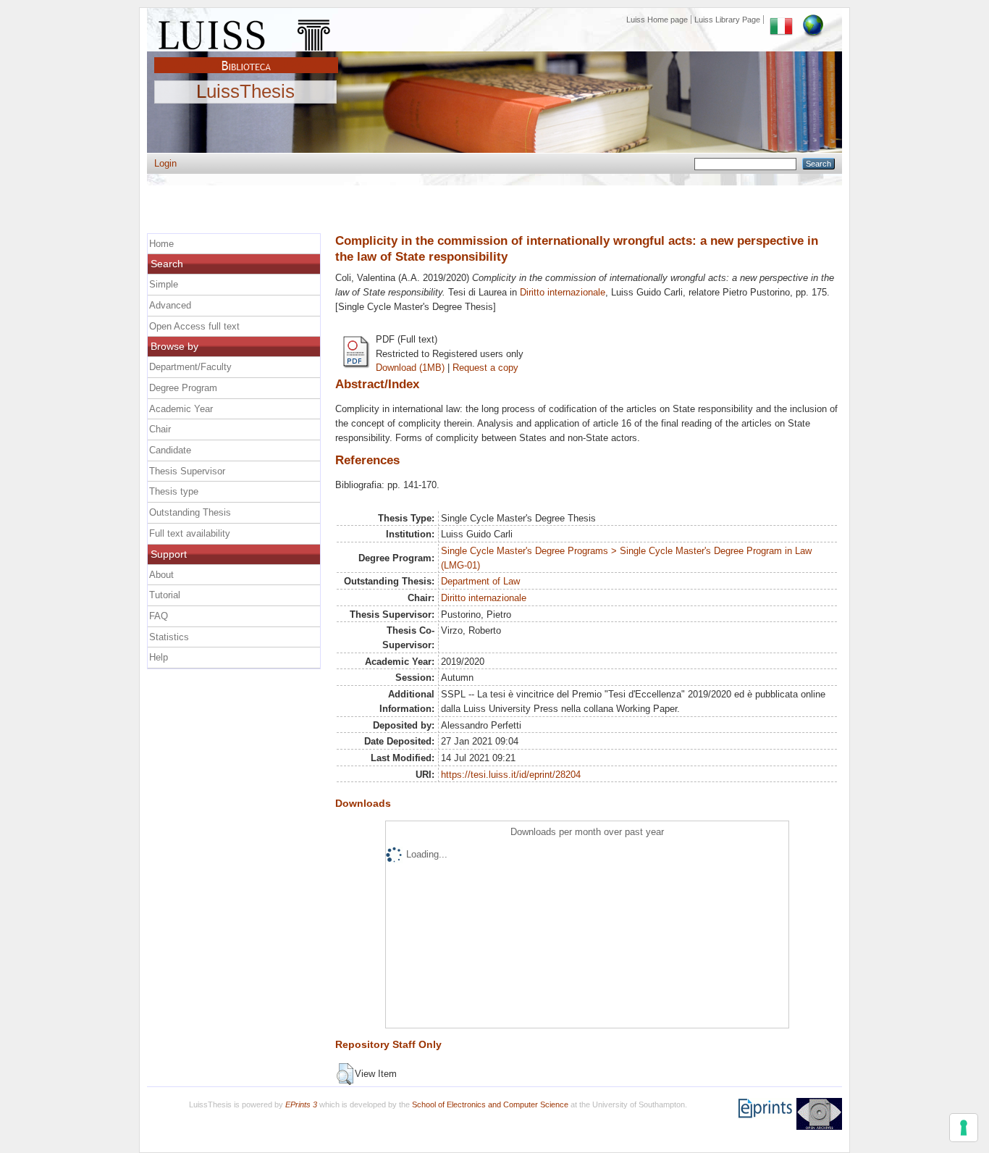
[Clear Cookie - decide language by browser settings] (813, 19)
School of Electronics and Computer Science (490, 1104)
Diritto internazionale (562, 292)
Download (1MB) (410, 367)
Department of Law (480, 581)
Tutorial (164, 595)
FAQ (158, 616)
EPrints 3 (301, 1104)
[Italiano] (781, 19)
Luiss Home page (657, 19)
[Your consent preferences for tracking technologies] (963, 1127)
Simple (163, 284)
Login (165, 163)
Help (158, 657)
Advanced (170, 305)
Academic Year (181, 408)
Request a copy (485, 367)
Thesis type (173, 491)
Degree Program (183, 387)
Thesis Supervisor (187, 471)
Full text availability (189, 533)
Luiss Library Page (727, 19)
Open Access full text (194, 326)
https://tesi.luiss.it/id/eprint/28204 (511, 774)
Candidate (170, 450)
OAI (819, 1114)
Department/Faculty (190, 366)
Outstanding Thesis (190, 512)
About (161, 574)
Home (161, 243)
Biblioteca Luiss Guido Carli (246, 57)
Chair (160, 429)
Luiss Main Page (246, 32)
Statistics (169, 637)
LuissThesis (245, 92)
